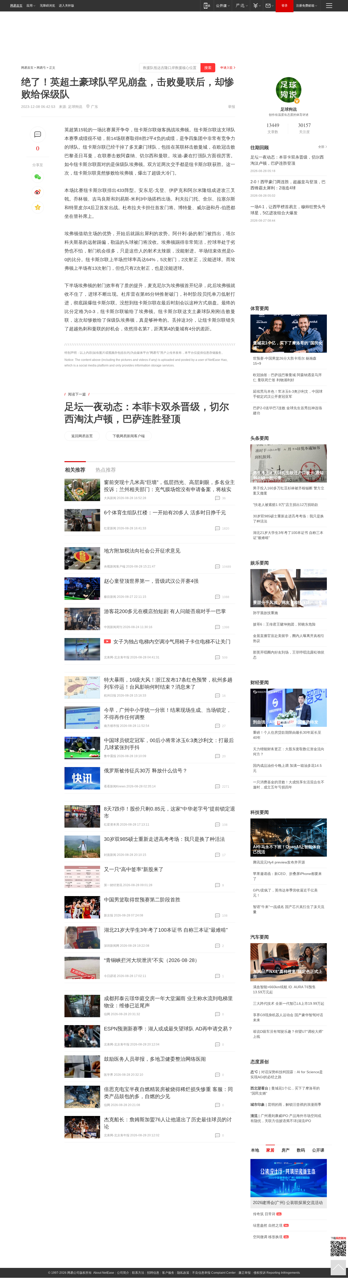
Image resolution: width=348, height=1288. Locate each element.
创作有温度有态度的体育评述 (289, 115)
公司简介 (123, 1273)
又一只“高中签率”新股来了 (134, 869)
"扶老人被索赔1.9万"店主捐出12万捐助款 (285, 505)
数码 (301, 1150)
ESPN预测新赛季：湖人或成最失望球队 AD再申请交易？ (168, 1028)
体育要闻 (259, 308)
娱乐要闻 (259, 562)
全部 (321, 147)
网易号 (41, 67)
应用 (29, 5)
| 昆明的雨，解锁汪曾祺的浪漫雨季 (285, 1104)
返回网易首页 (82, 436)
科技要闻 (259, 812)
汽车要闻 (259, 937)
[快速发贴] (38, 134)
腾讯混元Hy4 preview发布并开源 (279, 862)
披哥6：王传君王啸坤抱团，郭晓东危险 (284, 624)
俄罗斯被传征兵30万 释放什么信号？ (146, 770)
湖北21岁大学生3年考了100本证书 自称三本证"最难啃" (166, 930)
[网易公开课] (223, 5)
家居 (270, 1150)
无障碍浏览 (47, 5)
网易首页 (16, 5)
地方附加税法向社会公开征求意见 (142, 551)
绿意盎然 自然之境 (268, 1225)
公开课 (318, 1150)
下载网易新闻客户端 (129, 436)
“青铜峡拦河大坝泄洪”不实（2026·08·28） (152, 960)
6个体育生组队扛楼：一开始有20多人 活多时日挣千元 (165, 512)
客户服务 (168, 1273)
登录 (285, 5)
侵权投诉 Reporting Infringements (276, 1273)
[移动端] (207, 5)
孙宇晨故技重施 (265, 613)
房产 (286, 1150)
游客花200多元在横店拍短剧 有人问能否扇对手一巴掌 (165, 611)
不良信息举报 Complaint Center (214, 1273)
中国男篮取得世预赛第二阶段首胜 (142, 899)
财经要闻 (259, 682)
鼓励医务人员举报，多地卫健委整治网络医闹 (155, 1059)
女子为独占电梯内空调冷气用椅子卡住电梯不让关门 (172, 641)
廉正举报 (244, 1273)
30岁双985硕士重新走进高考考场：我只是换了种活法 (164, 839)
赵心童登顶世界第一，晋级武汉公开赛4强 (151, 581)
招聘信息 (153, 1273)
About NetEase (103, 1273)
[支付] (256, 5)
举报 (231, 106)
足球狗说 (75, 107)
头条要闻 (259, 438)
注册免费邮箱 (305, 5)
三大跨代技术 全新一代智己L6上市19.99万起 (288, 1003)
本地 (255, 1150)
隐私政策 (183, 1273)
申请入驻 (226, 67)
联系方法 (138, 1273)
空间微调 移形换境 (268, 1237)
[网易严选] (241, 5)
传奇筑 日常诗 (264, 1214)
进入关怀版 (66, 5)
